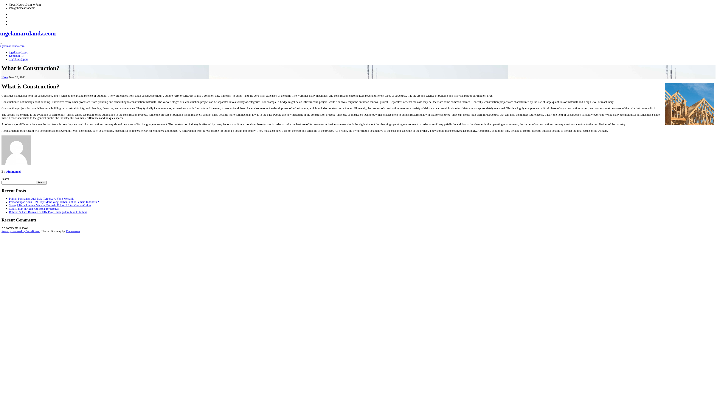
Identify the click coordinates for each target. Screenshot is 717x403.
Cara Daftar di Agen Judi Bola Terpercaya (34, 208)
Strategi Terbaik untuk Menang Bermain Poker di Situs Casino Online (50, 205)
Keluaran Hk (16, 55)
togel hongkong (18, 52)
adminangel (13, 171)
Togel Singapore (18, 59)
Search (5, 178)
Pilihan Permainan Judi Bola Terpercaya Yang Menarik (41, 198)
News (4, 77)
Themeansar (73, 231)
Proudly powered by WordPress (20, 231)
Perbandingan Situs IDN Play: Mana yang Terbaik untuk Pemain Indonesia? (54, 202)
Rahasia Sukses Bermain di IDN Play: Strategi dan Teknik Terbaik (48, 212)
